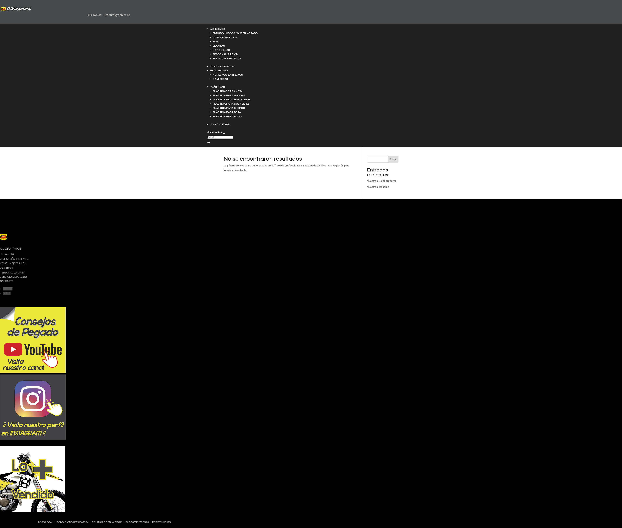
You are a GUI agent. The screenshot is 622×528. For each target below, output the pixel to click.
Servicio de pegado (227, 58)
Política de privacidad (107, 522)
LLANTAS (219, 45)
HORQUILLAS (221, 50)
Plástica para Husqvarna (232, 99)
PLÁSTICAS (217, 86)
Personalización (225, 54)
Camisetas (220, 79)
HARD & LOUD (219, 70)
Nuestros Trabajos (378, 186)
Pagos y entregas (137, 522)
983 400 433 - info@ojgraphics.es (108, 15)
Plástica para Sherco (229, 108)
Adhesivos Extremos (228, 74)
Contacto (7, 281)
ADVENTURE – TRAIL (226, 37)
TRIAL (216, 41)
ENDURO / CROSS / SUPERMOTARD (235, 33)
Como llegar (220, 124)
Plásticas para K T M (227, 91)
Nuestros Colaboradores (382, 180)
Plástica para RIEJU (227, 116)
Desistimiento (161, 522)
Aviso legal (45, 522)
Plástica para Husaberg (231, 103)
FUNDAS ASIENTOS (222, 66)
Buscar (393, 159)
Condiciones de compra (73, 522)
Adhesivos (217, 29)
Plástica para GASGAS (229, 95)
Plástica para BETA (227, 112)
